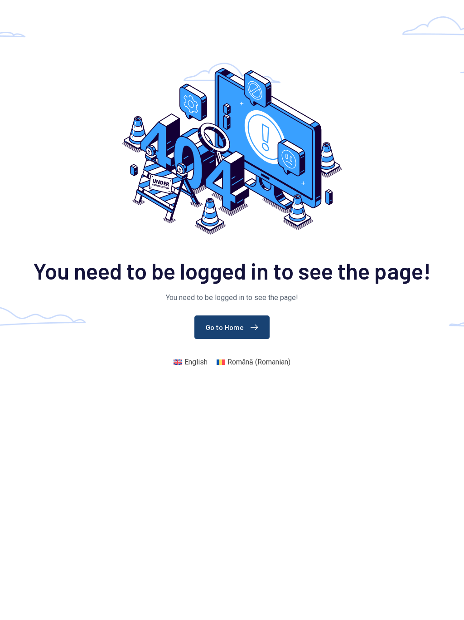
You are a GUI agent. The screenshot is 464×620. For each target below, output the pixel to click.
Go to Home (225, 327)
